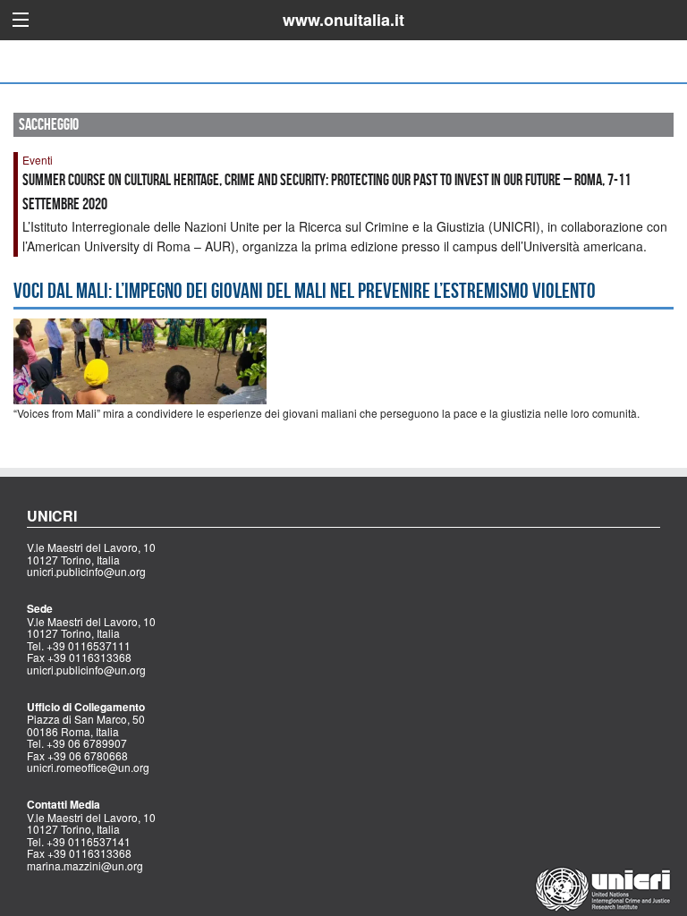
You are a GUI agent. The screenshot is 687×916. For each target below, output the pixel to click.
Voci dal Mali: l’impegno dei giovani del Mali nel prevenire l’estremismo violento (304, 290)
